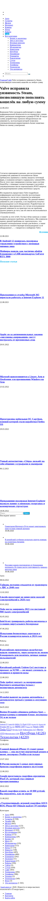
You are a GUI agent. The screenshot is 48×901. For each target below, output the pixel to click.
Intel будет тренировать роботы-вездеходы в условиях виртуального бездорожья (23, 622)
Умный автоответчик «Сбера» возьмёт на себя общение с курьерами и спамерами (22, 462)
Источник (43, 232)
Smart (38, 726)
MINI (20, 726)
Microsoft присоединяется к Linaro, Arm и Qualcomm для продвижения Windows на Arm (22, 379)
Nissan (29, 727)
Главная (3, 80)
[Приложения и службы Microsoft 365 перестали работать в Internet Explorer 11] (24, 290)
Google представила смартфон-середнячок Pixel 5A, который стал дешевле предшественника (22, 779)
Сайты (7, 865)
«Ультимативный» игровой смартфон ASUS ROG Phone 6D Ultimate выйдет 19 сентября (23, 804)
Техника (8, 876)
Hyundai (4, 727)
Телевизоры (15, 63)
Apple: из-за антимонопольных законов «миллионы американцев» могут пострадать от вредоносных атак (21, 337)
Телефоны (14, 65)
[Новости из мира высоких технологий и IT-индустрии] (18, 8)
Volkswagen (30, 730)
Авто (7, 18)
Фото (7, 881)
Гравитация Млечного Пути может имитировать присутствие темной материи (25, 527)
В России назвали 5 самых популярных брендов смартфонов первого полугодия (21, 765)
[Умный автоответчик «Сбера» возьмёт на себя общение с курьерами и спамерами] (24, 456)
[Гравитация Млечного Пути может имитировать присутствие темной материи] (8, 524)
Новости (8, 850)
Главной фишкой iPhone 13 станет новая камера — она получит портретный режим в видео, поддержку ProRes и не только (24, 752)
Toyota (17, 730)
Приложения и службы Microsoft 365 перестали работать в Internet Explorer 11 (22, 296)
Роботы (8, 32)
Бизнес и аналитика (18, 38)
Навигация (14, 49)
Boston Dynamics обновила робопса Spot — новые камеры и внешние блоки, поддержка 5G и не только (23, 715)
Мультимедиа (15, 47)
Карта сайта (10, 898)
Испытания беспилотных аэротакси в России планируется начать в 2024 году (21, 634)
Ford (27, 724)
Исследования (11, 832)
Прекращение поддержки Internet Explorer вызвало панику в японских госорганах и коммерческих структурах (22, 503)
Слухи (12, 60)
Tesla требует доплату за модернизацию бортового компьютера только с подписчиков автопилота (21, 685)
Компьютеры (15, 45)
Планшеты (14, 56)
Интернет (9, 25)
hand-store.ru (6, 887)
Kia (12, 727)
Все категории (11, 36)
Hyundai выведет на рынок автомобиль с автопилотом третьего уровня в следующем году (23, 700)
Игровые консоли (17, 43)
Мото (7, 841)
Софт (7, 34)
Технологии (15, 67)
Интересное (12, 734)
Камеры (8, 27)
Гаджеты (8, 21)
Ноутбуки (14, 52)
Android (4, 724)
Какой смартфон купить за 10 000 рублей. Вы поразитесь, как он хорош (22, 792)
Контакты (9, 896)
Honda (42, 724)
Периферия (14, 54)
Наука (7, 30)
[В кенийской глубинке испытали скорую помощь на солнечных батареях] (8, 537)
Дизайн (8, 821)
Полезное (9, 859)
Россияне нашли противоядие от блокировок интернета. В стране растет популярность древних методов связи (26, 567)
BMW (18, 724)
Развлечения (15, 58)
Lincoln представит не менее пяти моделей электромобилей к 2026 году (22, 598)
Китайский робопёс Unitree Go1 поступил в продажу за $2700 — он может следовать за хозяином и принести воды (23, 670)
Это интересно (16, 69)
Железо (8, 23)
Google (35, 724)
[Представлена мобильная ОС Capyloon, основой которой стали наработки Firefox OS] (24, 414)
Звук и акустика (16, 41)
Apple (11, 724)
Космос (8, 839)
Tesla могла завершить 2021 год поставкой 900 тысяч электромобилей (22, 610)
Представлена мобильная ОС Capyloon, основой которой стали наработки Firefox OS (22, 422)
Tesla (6, 729)
